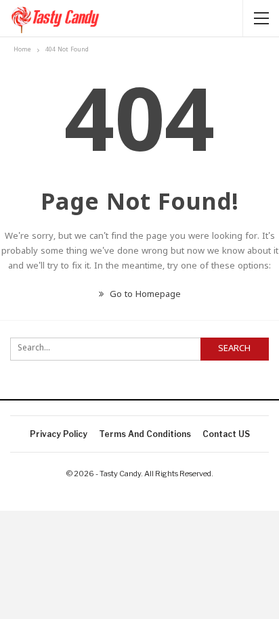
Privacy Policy (58, 434)
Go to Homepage (144, 295)
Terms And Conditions (145, 434)
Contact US (226, 434)
